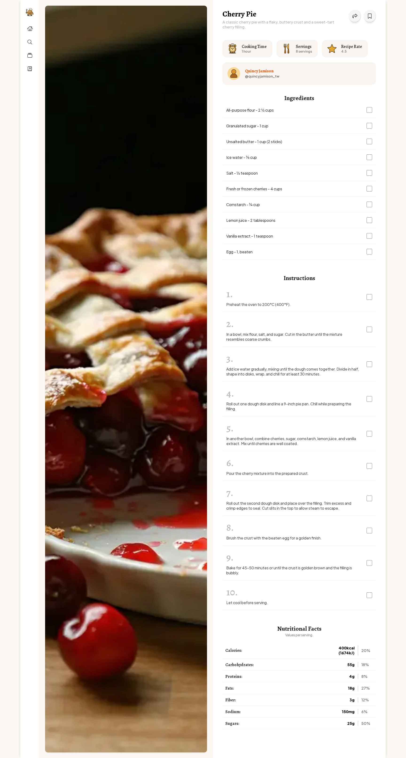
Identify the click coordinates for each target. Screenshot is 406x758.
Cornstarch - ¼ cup (243, 204)
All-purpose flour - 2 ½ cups (250, 110)
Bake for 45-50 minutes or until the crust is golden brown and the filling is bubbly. (289, 570)
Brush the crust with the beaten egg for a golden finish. (274, 537)
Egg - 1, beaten (239, 251)
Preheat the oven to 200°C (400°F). (258, 304)
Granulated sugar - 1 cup (247, 125)
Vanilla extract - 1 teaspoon (249, 236)
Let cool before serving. (247, 602)
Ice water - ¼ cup (241, 157)
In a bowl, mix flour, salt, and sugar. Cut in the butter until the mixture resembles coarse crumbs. (284, 337)
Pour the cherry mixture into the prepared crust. (267, 473)
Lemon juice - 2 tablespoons (250, 220)
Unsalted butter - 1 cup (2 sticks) (254, 141)
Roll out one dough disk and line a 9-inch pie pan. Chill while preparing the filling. (288, 406)
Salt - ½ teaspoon (242, 173)
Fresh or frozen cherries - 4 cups (254, 188)
